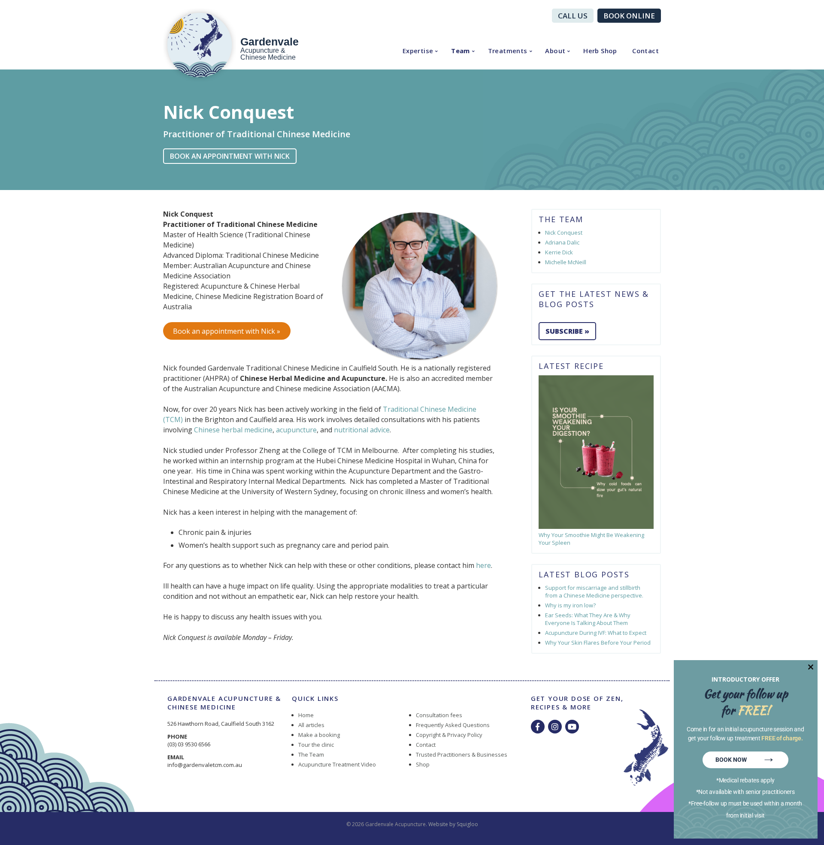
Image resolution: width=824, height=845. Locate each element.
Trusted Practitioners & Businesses (461, 754)
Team (460, 50)
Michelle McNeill (565, 262)
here (483, 565)
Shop (423, 764)
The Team (311, 754)
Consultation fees (439, 715)
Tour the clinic (316, 744)
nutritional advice (362, 430)
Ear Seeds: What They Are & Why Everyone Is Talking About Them (587, 619)
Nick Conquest (563, 232)
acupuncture (296, 430)
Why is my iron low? (570, 605)
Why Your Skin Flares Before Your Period (598, 642)
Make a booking (319, 735)
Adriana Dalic (562, 242)
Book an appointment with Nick (230, 156)
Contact (645, 50)
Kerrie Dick (559, 252)
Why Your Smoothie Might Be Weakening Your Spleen (591, 538)
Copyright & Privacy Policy (449, 735)
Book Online (629, 16)
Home (306, 715)
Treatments (507, 50)
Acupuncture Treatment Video (337, 764)
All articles (311, 725)
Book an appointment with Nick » (226, 331)
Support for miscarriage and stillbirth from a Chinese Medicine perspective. (594, 591)
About (555, 50)
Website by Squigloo (453, 824)
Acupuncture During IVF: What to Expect (595, 633)
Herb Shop (600, 50)
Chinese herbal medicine (233, 430)
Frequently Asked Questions (453, 725)
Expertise (418, 50)
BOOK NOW (745, 758)
